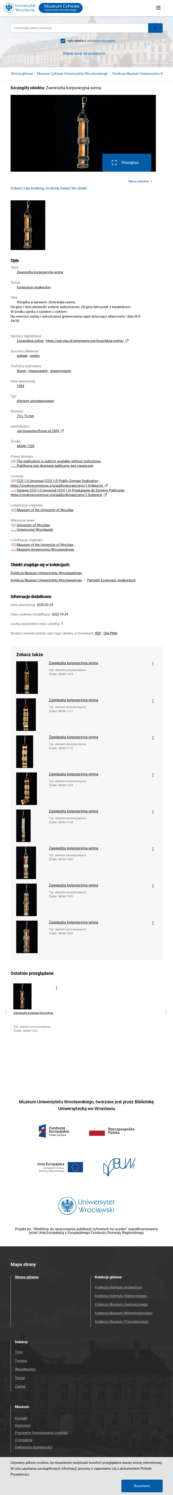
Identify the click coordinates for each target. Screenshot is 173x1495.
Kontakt (21, 1418)
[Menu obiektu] (153, 664)
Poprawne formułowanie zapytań (41, 1433)
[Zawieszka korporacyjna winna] (31, 677)
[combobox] (79, 28)
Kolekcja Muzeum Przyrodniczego (122, 1322)
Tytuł (19, 1352)
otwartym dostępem (101, 41)
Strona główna (22, 74)
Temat (20, 1378)
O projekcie (23, 1440)
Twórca (21, 1361)
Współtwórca (25, 1369)
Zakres (20, 1386)
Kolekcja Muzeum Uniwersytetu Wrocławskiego (46, 573)
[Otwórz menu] (158, 8)
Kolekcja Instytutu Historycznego (121, 1296)
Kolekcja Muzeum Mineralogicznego (124, 1313)
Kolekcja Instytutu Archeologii (118, 1287)
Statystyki (23, 1425)
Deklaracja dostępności (33, 1447)
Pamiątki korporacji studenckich (111, 580)
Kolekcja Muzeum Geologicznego (121, 1304)
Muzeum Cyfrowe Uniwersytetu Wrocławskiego (72, 74)
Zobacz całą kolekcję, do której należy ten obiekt (49, 188)
